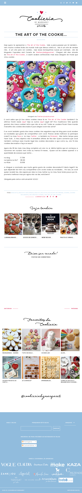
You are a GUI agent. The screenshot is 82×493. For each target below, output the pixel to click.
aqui (24, 122)
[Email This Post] (56, 197)
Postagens (27, 442)
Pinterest (54, 136)
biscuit (37, 193)
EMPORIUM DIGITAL (73, 490)
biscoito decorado (26, 193)
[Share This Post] (50, 197)
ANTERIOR (8, 308)
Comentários (28, 445)
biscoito (14, 193)
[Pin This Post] (53, 197)
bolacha (44, 193)
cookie (66, 193)
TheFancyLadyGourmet (45, 116)
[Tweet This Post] (47, 197)
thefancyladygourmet (45, 52)
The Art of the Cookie (36, 45)
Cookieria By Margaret (16, 490)
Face (19, 136)
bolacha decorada (55, 193)
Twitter (34, 136)
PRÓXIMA (74, 308)
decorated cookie (36, 195)
